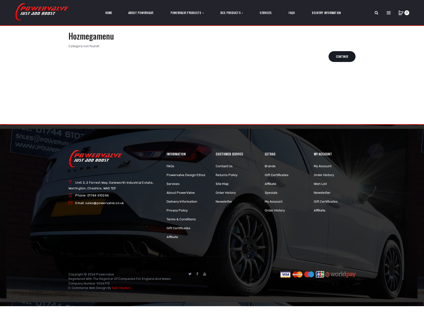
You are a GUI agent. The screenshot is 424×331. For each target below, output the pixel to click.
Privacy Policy (177, 210)
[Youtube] (204, 274)
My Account (273, 201)
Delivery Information (182, 201)
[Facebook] (197, 274)
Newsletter (224, 201)
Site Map (222, 184)
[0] (401, 13)
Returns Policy (227, 175)
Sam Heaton (121, 288)
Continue (342, 56)
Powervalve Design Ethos (186, 175)
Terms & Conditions (181, 219)
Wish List (320, 184)
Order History (226, 193)
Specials (271, 193)
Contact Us (224, 166)
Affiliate (172, 237)
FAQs (170, 166)
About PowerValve (181, 193)
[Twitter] (190, 274)
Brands (270, 166)
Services (173, 184)
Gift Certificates (178, 228)
